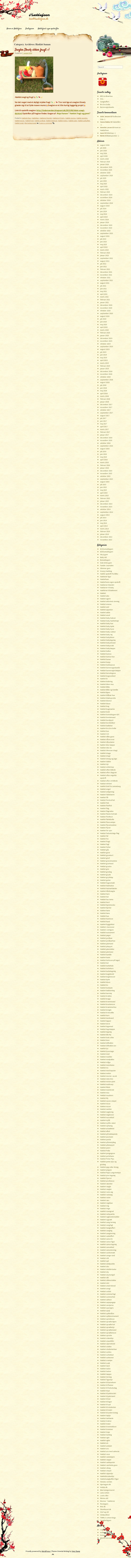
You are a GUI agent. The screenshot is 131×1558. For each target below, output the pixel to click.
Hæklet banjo (105, 662)
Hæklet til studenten (108, 1407)
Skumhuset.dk (105, 1509)
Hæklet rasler (105, 1197)
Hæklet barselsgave (108, 673)
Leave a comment (46, 123)
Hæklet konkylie (106, 988)
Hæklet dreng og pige (108, 759)
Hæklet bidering (106, 681)
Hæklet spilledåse (107, 1313)
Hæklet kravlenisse (107, 1004)
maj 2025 (103, 183)
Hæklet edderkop (107, 767)
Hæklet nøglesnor (107, 1115)
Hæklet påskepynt (107, 1145)
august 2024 (104, 206)
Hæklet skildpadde (107, 1264)
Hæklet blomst (106, 701)
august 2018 (104, 382)
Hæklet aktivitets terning (109, 601)
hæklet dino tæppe (107, 745)
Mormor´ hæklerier (107, 1501)
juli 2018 (103, 385)
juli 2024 (103, 208)
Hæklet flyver (105, 828)
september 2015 (106, 479)
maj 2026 (103, 153)
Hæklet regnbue (106, 1203)
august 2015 (104, 482)
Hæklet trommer (106, 1429)
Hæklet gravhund (106, 863)
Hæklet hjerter (105, 908)
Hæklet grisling (106, 872)
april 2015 (103, 493)
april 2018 (103, 393)
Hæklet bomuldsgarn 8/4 (109, 714)
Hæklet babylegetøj (108, 640)
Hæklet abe (104, 596)
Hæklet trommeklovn (108, 1426)
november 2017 (106, 407)
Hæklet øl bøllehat (107, 1128)
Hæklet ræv (104, 1200)
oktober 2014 (105, 509)
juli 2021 (103, 286)
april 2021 (103, 294)
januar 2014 (104, 534)
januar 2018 (104, 402)
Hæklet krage (105, 999)
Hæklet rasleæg (106, 1195)
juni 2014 (103, 520)
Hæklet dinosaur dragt (108, 750)
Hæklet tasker (105, 1371)
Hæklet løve (105, 1040)
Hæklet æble (105, 612)
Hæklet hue (104, 916)
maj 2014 (103, 523)
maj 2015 (103, 490)
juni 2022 (103, 266)
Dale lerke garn (106, 563)
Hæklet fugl (104, 844)
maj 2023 (103, 244)
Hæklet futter (105, 847)
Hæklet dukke (105, 761)
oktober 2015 (105, 476)
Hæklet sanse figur (107, 1242)
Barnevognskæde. (107, 107)
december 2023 (106, 225)
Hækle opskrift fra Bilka (109, 574)
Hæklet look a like (107, 1037)
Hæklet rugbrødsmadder (109, 1217)
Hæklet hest (105, 902)
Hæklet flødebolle (107, 819)
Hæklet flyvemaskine (108, 825)
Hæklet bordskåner (107, 723)
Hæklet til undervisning (109, 1413)
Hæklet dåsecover (107, 739)
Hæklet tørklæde (106, 1418)
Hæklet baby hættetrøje (109, 621)
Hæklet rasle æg (106, 1192)
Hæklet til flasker (106, 1385)
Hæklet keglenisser (107, 977)
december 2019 (106, 338)
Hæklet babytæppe (107, 648)
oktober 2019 (105, 344)
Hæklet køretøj (106, 993)
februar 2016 (105, 465)
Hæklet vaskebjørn (107, 1457)
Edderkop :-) (111, 133)
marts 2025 (104, 189)
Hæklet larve (105, 1024)
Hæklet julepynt (106, 946)
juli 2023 (103, 239)
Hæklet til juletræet (107, 1396)
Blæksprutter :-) (113, 136)
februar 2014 (105, 531)
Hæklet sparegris (107, 1308)
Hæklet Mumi (105, 1087)
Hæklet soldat (105, 1291)
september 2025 (106, 175)
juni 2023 (103, 241)
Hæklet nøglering (106, 1112)
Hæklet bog (104, 706)
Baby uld (103, 557)
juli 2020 (103, 319)
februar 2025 (105, 192)
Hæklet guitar (105, 880)
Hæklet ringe (105, 1208)
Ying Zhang (76, 1551)
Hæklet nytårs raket (108, 1123)
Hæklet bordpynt (106, 720)
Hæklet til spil (105, 1404)
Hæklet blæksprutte (108, 698)
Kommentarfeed (106, 1535)
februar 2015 (105, 498)
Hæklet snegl (19, 123)
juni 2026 (103, 150)
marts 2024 (104, 219)
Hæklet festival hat (107, 800)
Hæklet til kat (105, 1399)
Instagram (29, 28)
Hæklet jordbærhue (107, 941)
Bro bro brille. (105, 104)
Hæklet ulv (104, 1443)
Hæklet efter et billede (109, 781)
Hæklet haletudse (107, 885)
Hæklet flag (104, 808)
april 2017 (103, 426)
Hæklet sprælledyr (107, 1327)
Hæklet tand (105, 1366)
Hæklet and (104, 607)
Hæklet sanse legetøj (108, 1244)
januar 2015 (104, 501)
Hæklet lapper (105, 1021)
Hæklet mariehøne (107, 1065)
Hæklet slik (104, 1277)
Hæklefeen (39, 14)
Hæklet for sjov (106, 830)
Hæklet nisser (105, 1106)
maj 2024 (103, 214)
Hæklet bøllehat (106, 725)
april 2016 (103, 459)
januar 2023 (104, 255)
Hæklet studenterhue (108, 1349)
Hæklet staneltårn (107, 1341)
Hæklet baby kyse (107, 629)
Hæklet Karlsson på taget (110, 960)
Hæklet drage (105, 753)
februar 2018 (105, 399)
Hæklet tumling (106, 1435)
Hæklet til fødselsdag (108, 1388)
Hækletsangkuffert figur (109, 1479)
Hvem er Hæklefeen (14, 28)
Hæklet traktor (106, 1421)
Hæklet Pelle (105, 1150)
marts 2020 (104, 330)
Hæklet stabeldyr (107, 1338)
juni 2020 (103, 322)
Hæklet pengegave (107, 1153)
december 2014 (106, 504)
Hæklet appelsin (82, 118)
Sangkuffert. (105, 102)
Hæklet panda (105, 1139)
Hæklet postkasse (107, 1181)
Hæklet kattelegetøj (108, 971)
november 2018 (106, 374)
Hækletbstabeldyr (107, 1476)
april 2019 (103, 360)
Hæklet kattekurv (107, 968)
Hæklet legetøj (106, 1032)
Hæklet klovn (105, 982)
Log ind (103, 1530)
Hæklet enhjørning (107, 792)
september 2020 (106, 313)
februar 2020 (105, 333)
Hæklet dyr (104, 764)
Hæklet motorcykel (107, 1081)
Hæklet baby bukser (108, 618)
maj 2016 (103, 457)
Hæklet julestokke (107, 949)
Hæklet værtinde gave (108, 1465)
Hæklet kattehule (106, 966)
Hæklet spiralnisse (107, 1319)
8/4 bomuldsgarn (106, 549)
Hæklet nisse (105, 1103)
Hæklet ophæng (106, 1126)
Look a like (104, 1495)
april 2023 (103, 247)
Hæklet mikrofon (106, 1079)
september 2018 (106, 380)
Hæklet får (104, 797)
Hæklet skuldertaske (108, 1269)
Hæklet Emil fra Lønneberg (110, 786)
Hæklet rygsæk (106, 1219)
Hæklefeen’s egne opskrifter (48, 28)
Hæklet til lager (106, 1402)
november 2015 (106, 473)
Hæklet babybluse (107, 637)
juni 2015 (103, 487)
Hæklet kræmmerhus (108, 1007)
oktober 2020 (105, 310)
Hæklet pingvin (106, 1170)
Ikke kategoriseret (30, 123)
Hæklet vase (105, 1454)
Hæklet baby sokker (108, 632)
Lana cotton (104, 1493)
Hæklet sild (104, 1258)
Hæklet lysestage (107, 1051)
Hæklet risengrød (107, 1211)
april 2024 (103, 217)
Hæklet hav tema (106, 899)
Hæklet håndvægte (107, 891)
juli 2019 (103, 352)
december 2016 (106, 437)
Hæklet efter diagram (108, 772)
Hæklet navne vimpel (108, 1101)
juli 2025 (103, 178)
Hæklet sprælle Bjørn (108, 1321)
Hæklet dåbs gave (107, 736)
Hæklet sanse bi (106, 1239)
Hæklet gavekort (106, 855)
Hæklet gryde (105, 875)
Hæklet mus (104, 1092)
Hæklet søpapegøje (108, 1302)
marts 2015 (104, 495)
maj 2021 (103, 291)
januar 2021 (104, 302)
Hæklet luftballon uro (108, 1045)
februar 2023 (105, 253)
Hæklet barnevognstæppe (110, 670)
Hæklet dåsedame (107, 742)
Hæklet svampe (106, 1360)
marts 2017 (104, 429)
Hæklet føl (104, 836)
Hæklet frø (104, 839)
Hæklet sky (104, 1272)
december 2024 (106, 195)
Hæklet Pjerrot (106, 1178)
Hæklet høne (105, 910)
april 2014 (103, 526)
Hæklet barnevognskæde (110, 667)
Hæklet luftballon (106, 1043)
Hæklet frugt (29, 121)
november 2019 (106, 341)
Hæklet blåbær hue (107, 695)
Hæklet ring (104, 1206)
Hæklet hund (105, 921)
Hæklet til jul (105, 1391)
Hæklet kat (104, 963)
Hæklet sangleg (106, 1230)
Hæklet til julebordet (108, 1393)
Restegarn (104, 1504)
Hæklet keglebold (107, 974)
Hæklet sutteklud (106, 1355)
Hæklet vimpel (105, 1471)
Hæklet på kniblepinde (108, 1134)
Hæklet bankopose (107, 665)
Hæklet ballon (105, 651)
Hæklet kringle (105, 1010)
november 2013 (106, 540)
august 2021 (104, 283)
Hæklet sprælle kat (107, 1324)
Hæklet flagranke (106, 811)
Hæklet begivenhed (107, 676)
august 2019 (104, 349)
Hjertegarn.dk (105, 1484)
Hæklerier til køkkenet (108, 590)
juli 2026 (103, 148)
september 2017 (106, 413)
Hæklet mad (105, 1054)
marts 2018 (104, 396)
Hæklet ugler (105, 1440)
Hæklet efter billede (108, 770)
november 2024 (106, 197)
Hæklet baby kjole (107, 626)
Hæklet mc (104, 1068)
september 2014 (106, 512)
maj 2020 (103, 324)
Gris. (102, 99)
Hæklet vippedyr (106, 1473)
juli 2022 (103, 264)
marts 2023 (104, 250)
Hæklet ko (104, 985)
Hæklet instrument (107, 932)
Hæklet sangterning (107, 1233)
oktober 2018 (105, 377)
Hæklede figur (26, 118)
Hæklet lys (104, 1048)
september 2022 (106, 258)
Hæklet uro (104, 1448)
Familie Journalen (106, 565)
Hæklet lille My (105, 1035)
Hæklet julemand (106, 943)
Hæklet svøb (105, 1363)
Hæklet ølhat (105, 1131)
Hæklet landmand (107, 1018)
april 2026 (103, 156)
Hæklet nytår (105, 1120)
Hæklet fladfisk (106, 805)
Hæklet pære (72, 121)
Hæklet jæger (105, 935)
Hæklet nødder (106, 1109)
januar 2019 (104, 368)
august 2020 (104, 316)
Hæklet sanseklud (107, 1247)
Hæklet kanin (105, 957)
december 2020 (106, 305)
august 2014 (104, 515)
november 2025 (106, 170)
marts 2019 (104, 363)
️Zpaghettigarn (105, 1520)
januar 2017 (104, 435)
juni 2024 (103, 211)
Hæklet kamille (106, 954)
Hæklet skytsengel (107, 1275)
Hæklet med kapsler (108, 1070)
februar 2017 (105, 432)
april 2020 (103, 327)
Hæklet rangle (105, 1186)
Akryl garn (104, 554)
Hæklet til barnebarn (108, 1382)
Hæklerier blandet (46, 118)
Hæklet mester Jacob (108, 1076)
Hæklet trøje (105, 1432)
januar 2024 (104, 222)
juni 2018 (103, 388)
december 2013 (106, 537)
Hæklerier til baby (58, 118)
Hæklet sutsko (105, 1352)
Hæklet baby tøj (106, 634)
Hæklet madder (106, 1057)
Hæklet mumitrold (107, 1090)
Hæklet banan (19, 121)
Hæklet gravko (106, 866)
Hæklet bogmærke (107, 709)
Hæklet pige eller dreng (109, 1167)
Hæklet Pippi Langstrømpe (110, 1172)
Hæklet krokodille (107, 1012)
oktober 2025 (105, 173)
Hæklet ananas (70, 118)
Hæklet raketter (106, 1184)
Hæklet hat (104, 897)
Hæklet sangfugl (106, 1225)
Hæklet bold (105, 712)
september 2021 (106, 280)
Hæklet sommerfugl (108, 1294)
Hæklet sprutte (106, 1335)
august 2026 (104, 145)
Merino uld (104, 1498)
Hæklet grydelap (106, 877)
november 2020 (106, 308)
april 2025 (103, 186)
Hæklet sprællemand (108, 1330)
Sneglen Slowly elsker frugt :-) (32, 50)
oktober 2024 (105, 200)
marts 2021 (104, 297)
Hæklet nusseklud (107, 1117)
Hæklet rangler (106, 1189)
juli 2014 (103, 517)
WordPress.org (106, 1538)
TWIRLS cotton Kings (108, 1517)
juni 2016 (103, 454)
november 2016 (106, 440)
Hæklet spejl (105, 1310)
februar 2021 (105, 299)
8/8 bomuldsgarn (106, 552)
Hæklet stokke (106, 1346)
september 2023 (106, 233)
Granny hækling (106, 571)
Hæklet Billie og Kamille (109, 690)
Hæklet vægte (105, 1460)
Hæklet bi (104, 678)
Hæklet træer (105, 1424)
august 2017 (104, 415)
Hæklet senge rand (107, 1255)
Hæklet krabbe (106, 996)
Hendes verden (106, 1482)
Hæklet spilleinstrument (109, 1316)
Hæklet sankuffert (84, 121)
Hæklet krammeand (107, 1001)
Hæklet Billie (105, 687)
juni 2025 (103, 181)
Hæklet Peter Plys (107, 1159)
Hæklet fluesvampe (107, 822)
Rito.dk (103, 1506)
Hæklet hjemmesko (107, 905)
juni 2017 (103, 421)
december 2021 (106, 272)
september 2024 (106, 203)
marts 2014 (104, 529)
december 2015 (106, 471)
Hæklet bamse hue (107, 657)
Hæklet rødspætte (107, 1214)
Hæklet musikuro (106, 1095)
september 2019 (106, 346)
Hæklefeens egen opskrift (110, 582)
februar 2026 (105, 162)
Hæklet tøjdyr (105, 1415)
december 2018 (106, 371)
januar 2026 (104, 164)
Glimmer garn (105, 568)
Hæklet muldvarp (106, 1084)
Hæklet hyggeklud (107, 924)
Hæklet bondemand (107, 717)
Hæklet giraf (105, 858)
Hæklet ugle (105, 1437)
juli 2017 (103, 418)
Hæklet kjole (105, 979)
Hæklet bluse (105, 703)
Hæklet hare (105, 894)
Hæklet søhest (106, 1300)
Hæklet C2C (104, 734)
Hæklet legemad (51, 121)
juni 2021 (103, 288)
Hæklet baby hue (106, 623)
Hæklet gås (104, 850)
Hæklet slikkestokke (108, 1280)
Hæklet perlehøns (107, 1156)
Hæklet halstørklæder (108, 888)
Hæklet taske (105, 1368)
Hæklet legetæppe (107, 1029)
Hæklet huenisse (106, 919)
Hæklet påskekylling (108, 1142)
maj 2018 (103, 391)
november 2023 (106, 228)
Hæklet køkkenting (107, 990)
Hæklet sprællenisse (108, 1333)
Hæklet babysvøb (107, 645)
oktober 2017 (105, 410)
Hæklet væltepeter (107, 1462)
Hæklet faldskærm (107, 794)
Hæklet (103, 593)
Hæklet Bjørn (105, 692)
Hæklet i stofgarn (107, 930)
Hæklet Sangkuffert (107, 1228)
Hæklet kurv (105, 1015)
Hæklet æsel (105, 615)
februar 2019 (105, 366)
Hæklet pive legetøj (107, 1175)
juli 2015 (103, 484)
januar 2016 (104, 468)
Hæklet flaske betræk (108, 814)
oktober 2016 (105, 443)
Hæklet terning (106, 1377)
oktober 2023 (105, 230)
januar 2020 (104, 335)
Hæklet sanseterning (108, 1250)
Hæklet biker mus (107, 684)
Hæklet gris (104, 869)
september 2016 (106, 446)
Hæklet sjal (104, 1261)
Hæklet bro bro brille (108, 728)
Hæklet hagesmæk (107, 883)
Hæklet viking (105, 1468)
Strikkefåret (105, 1515)
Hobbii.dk (103, 1487)
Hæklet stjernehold (107, 1344)
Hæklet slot (104, 1283)
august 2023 (104, 236)
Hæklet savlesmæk (107, 1253)
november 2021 (106, 275)
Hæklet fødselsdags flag (109, 833)
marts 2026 (104, 159)
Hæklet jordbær (40, 121)
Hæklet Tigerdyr (106, 1379)
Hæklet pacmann (106, 1137)
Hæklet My (104, 1098)
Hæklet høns (105, 913)
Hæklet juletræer (106, 952)
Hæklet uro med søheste (109, 1451)
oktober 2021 (105, 277)
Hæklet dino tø (106, 748)
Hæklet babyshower (108, 643)
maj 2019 (103, 357)
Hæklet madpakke (107, 1059)
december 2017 (106, 404)
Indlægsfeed (105, 1532)
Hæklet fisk (104, 803)
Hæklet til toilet (106, 1410)
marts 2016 (104, 462)
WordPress (46, 1551)
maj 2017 (103, 424)
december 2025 (106, 167)
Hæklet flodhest (106, 817)
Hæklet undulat (106, 1446)
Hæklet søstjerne (107, 1305)
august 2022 (104, 261)
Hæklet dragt (105, 756)
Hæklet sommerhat (107, 1297)
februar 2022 (105, 269)
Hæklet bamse (105, 654)
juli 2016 (103, 451)
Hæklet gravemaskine (108, 861)
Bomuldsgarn (105, 560)
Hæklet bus (104, 731)
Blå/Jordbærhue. (106, 96)
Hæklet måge (105, 1062)
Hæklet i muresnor (107, 927)
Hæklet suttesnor (107, 1357)
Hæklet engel (105, 789)
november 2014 (106, 506)
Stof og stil (104, 1512)
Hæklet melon (63, 121)
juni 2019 (103, 355)
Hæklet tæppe (105, 1374)
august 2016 (104, 448)
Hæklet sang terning (108, 1222)
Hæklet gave (105, 852)
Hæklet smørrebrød (108, 1286)
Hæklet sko (104, 1266)
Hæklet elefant (106, 783)
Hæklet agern (105, 599)
